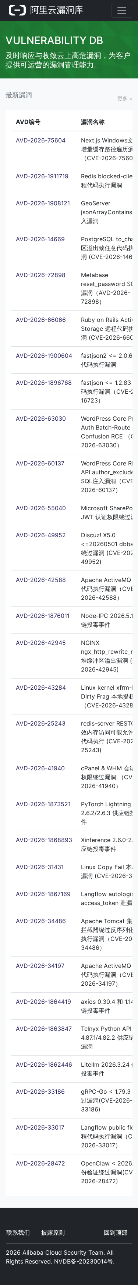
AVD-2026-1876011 (43, 615)
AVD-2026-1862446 (44, 1064)
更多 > (124, 98)
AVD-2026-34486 (41, 921)
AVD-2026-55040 (41, 508)
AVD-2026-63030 (41, 418)
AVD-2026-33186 (40, 1091)
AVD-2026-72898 (41, 275)
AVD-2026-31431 (40, 867)
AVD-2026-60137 (40, 463)
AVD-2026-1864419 (43, 1001)
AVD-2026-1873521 (43, 804)
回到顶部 (115, 1232)
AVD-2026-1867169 (43, 894)
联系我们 (18, 1232)
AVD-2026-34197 (40, 965)
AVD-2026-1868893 (44, 840)
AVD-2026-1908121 (43, 203)
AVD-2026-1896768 (44, 382)
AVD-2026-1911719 (42, 176)
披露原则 (53, 1232)
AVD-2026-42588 (41, 579)
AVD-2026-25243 (41, 723)
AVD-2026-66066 (41, 319)
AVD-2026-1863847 (44, 1028)
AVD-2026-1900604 (44, 355)
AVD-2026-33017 (40, 1127)
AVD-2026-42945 (41, 642)
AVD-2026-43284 (41, 687)
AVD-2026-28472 (40, 1163)
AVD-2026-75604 (41, 140)
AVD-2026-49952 (41, 535)
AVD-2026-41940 (40, 768)
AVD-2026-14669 (40, 239)
